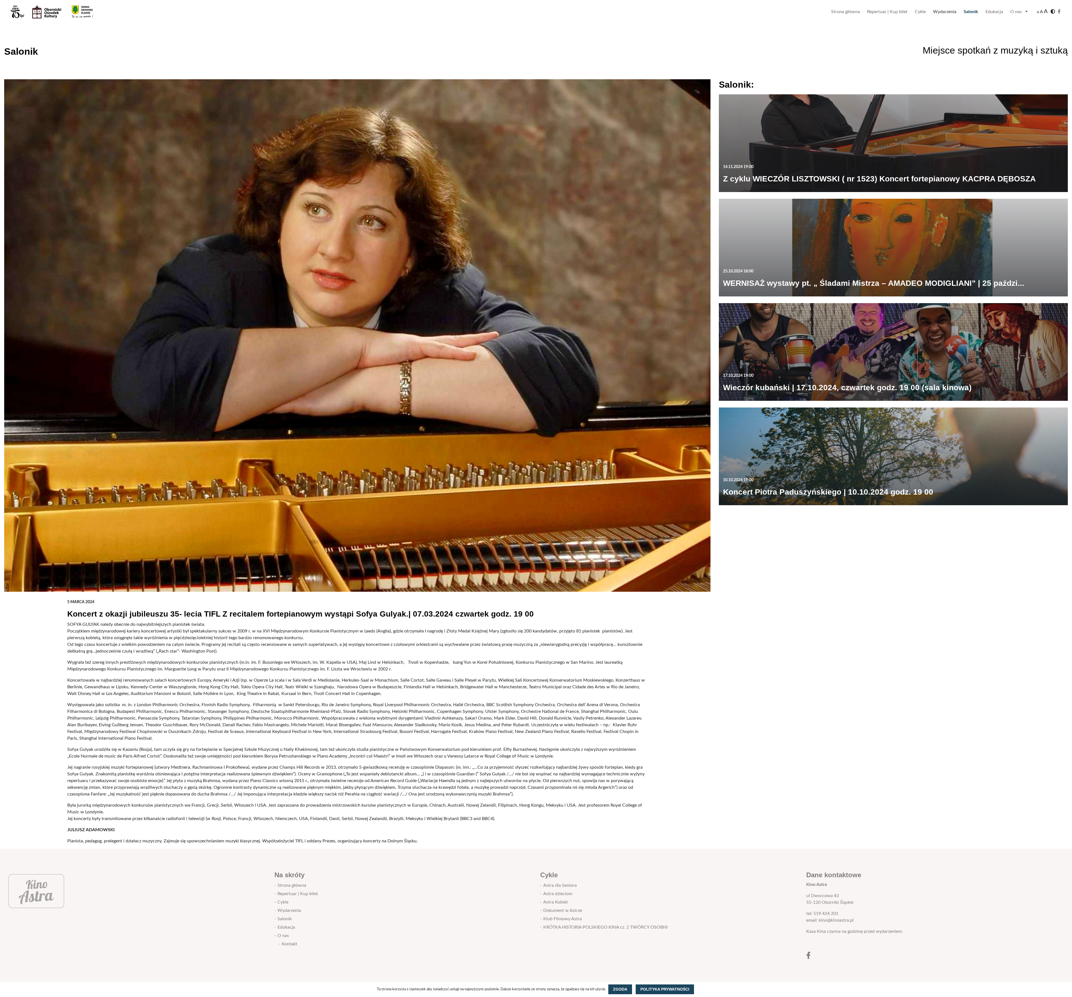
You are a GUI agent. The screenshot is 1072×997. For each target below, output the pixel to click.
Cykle (920, 11)
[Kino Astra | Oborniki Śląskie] (56, 11)
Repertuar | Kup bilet (887, 11)
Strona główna (845, 11)
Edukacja (994, 11)
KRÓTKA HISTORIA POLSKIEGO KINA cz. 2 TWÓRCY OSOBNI (605, 927)
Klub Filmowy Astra (562, 919)
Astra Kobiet (555, 902)
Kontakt (289, 944)
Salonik (971, 11)
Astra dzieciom (557, 893)
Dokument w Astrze (562, 910)
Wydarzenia (944, 11)
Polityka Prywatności (664, 989)
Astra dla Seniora (560, 885)
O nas (1016, 11)
